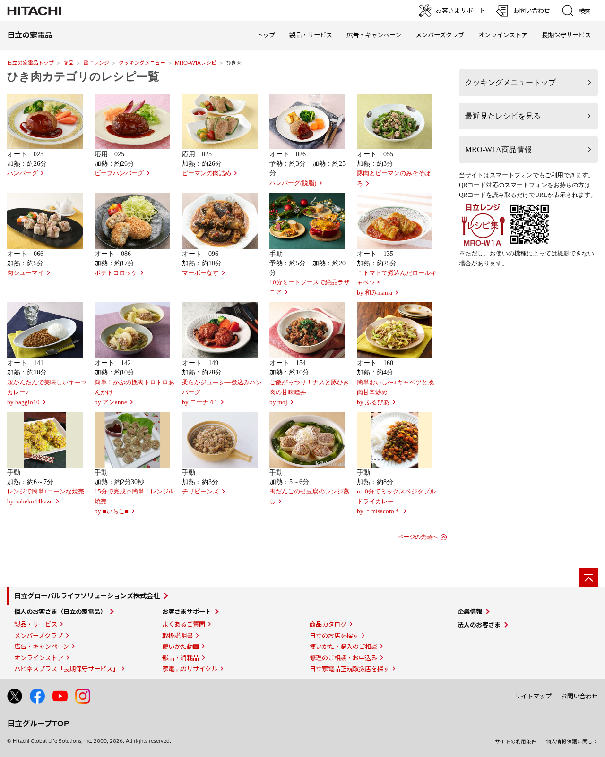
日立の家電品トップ (30, 63)
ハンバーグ (22, 173)
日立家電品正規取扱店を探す (349, 668)
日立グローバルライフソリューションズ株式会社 (87, 596)
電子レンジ (96, 63)
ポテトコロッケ (116, 273)
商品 (68, 63)
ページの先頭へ (418, 537)
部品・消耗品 (180, 658)
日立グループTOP (38, 723)
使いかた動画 (180, 646)
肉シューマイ (25, 273)
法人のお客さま (479, 625)
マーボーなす (200, 273)
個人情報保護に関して (572, 741)
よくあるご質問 (183, 624)
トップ (266, 35)
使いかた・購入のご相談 (343, 646)
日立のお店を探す (334, 635)
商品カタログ (328, 624)
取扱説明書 (177, 635)
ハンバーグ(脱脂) (292, 183)
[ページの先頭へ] (588, 577)
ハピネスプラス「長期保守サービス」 (66, 668)
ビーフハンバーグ (119, 173)
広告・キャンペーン (41, 646)
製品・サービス (35, 624)
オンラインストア (502, 35)
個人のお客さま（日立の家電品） (60, 611)
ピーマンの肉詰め (206, 173)
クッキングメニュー (142, 63)
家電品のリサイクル (189, 668)
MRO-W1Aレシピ (195, 63)
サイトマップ (533, 696)
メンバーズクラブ (439, 35)
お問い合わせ (579, 696)
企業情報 (470, 611)
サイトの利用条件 (515, 741)
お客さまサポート (186, 611)
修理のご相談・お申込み (343, 658)
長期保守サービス (566, 35)
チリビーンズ (200, 491)
